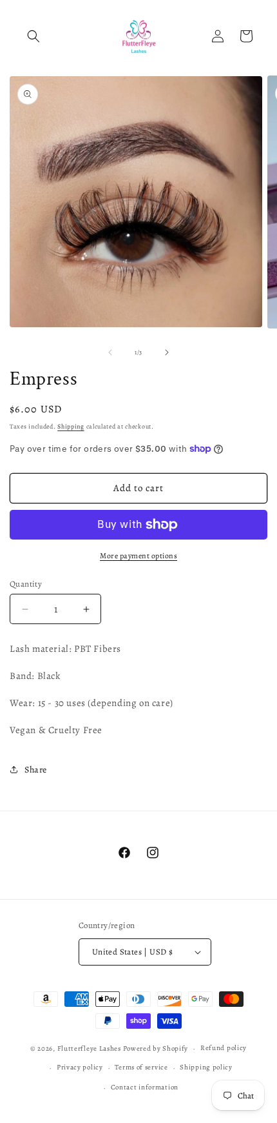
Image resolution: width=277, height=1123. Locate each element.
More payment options (138, 556)
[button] (33, 36)
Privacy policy (80, 1067)
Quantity (26, 583)
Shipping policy (206, 1067)
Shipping (70, 426)
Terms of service (141, 1067)
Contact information (144, 1087)
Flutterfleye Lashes (89, 1048)
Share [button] (35, 770)
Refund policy (223, 1048)
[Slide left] (110, 352)
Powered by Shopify (156, 1048)
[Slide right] (167, 352)
